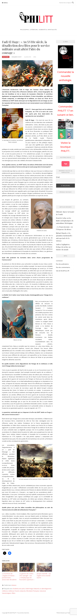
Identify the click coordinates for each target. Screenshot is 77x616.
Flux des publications (62, 264)
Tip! (65, 164)
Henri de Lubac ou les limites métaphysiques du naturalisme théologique (64, 220)
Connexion (59, 261)
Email (58, 177)
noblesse (11, 591)
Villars (13, 593)
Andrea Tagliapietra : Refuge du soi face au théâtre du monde (63, 247)
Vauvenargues (6, 593)
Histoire (5, 57)
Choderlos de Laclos (19, 588)
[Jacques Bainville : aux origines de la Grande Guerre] (44, 567)
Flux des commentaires (63, 267)
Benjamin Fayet (17, 57)
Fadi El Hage (29, 588)
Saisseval (43, 591)
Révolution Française (32, 591)
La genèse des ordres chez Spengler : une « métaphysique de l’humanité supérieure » (26, 577)
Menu (6, 3)
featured (36, 588)
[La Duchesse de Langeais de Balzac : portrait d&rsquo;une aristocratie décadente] (9, 567)
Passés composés (20, 591)
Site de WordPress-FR (62, 271)
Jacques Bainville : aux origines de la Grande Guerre (44, 576)
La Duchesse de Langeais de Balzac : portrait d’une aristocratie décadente (9, 577)
